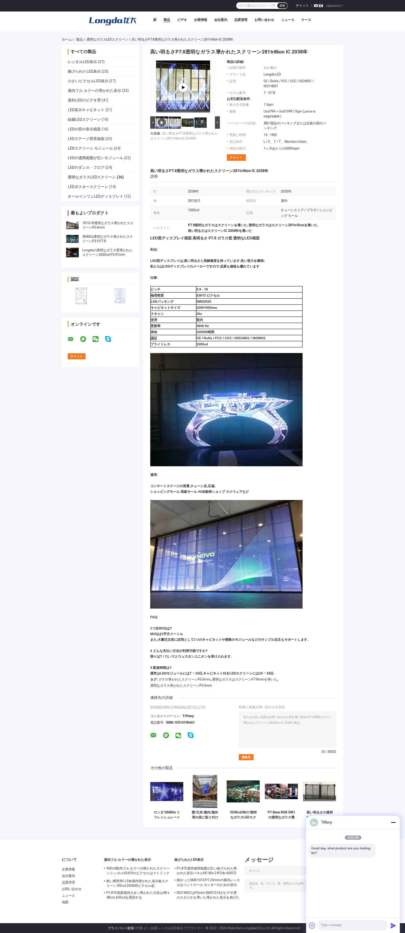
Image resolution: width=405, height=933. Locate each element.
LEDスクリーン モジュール (90, 148)
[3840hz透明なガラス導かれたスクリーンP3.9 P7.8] (72, 239)
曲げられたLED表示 (84, 71)
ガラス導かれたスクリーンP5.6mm (184, 679)
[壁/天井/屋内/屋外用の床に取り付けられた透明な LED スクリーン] (204, 791)
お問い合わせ (264, 20)
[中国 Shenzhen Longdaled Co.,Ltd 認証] (81, 295)
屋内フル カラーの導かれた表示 (94, 90)
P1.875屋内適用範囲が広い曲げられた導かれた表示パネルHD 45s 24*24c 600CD (207, 870)
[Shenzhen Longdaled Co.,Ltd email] (73, 339)
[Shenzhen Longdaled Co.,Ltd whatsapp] (86, 339)
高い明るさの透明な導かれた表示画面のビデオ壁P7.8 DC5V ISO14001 (319, 814)
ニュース (287, 20)
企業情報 (200, 20)
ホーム (67, 39)
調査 (282, 5)
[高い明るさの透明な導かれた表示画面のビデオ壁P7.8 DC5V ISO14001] (319, 791)
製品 (167, 20)
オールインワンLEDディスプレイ (95, 196)
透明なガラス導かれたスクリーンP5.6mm (181, 685)
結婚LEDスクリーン (84, 119)
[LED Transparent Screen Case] (183, 87)
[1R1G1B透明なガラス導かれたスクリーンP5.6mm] (72, 225)
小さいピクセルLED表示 (88, 81)
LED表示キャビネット (86, 110)
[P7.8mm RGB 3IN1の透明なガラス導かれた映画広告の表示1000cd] (281, 791)
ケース (306, 20)
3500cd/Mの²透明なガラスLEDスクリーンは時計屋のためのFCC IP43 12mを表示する (243, 814)
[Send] (393, 925)
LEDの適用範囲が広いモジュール (95, 158)
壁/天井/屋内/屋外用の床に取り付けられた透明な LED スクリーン (205, 814)
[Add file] (312, 925)
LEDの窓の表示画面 (84, 129)
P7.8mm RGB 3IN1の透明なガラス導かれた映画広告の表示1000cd (281, 814)
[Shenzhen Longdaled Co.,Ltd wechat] (98, 339)
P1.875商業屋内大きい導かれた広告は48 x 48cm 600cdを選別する (137, 895)
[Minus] (393, 822)
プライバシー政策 (121, 928)
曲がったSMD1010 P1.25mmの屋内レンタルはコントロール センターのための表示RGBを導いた (208, 883)
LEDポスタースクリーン (88, 186)
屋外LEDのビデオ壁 (84, 100)
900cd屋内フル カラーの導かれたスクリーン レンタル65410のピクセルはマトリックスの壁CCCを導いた (137, 871)
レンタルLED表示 (82, 62)
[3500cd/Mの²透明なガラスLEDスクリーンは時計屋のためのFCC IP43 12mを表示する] (243, 791)
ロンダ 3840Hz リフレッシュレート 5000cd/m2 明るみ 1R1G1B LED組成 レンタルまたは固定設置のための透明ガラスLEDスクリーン (167, 814)
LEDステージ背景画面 (86, 138)
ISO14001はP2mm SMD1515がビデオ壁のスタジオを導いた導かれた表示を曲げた (208, 895)
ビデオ (182, 20)
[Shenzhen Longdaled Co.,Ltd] (113, 21)
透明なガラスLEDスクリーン (107, 39)
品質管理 (241, 20)
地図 (65, 902)
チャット (302, 5)
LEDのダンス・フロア (86, 167)
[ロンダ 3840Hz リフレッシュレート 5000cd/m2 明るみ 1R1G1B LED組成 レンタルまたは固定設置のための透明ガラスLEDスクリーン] (166, 791)
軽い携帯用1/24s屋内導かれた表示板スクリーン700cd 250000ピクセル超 (137, 883)
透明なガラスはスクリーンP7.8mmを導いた (244, 679)
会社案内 (220, 20)
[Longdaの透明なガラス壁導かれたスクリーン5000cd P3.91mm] (72, 252)
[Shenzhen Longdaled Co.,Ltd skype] (111, 339)
